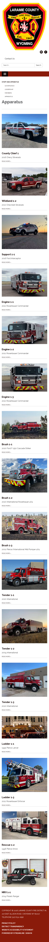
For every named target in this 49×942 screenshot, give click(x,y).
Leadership (9, 89)
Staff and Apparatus (10, 82)
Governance (9, 86)
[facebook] (45, 53)
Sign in (29, 933)
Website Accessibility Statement (17, 930)
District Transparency (13, 926)
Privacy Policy (8, 923)
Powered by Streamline (13, 933)
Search (38, 65)
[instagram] (41, 53)
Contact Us (10, 59)
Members (8, 93)
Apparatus (9, 96)
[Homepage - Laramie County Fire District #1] (24, 26)
